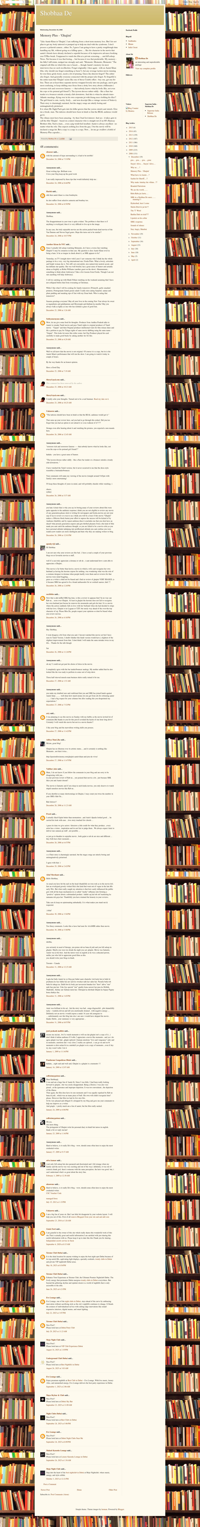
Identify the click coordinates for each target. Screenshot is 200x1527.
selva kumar (51, 1160)
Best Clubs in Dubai (69, 1420)
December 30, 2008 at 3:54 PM (58, 914)
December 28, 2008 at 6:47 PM (58, 842)
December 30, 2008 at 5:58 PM (58, 929)
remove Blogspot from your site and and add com (90, 1217)
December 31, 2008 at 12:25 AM (58, 967)
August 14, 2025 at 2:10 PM (57, 1349)
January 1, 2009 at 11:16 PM (57, 1051)
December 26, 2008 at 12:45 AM (58, 434)
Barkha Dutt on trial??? (140, 214)
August (134, 245)
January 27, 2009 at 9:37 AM (57, 1152)
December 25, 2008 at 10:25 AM (58, 402)
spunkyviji (50, 543)
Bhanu (130, 44)
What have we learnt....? (140, 175)
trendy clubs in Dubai (103, 1259)
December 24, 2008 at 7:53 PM (58, 159)
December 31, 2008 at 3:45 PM (58, 996)
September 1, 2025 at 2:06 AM (58, 1386)
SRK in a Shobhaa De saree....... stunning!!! (143, 198)
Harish (49, 191)
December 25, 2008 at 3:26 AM (58, 310)
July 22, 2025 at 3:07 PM (56, 1313)
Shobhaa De (56, 12)
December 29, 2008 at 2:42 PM (58, 866)
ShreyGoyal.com (53, 379)
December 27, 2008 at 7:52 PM (58, 704)
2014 (131, 131)
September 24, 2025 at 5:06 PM (58, 1423)
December (135, 156)
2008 (131, 153)
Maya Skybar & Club (55, 1395)
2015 (131, 127)
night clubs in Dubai (73, 1301)
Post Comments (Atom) (60, 1494)
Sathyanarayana (53, 318)
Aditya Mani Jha (53, 739)
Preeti (48, 813)
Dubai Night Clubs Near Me (72, 1438)
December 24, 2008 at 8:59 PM (58, 204)
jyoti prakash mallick (55, 1030)
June (133, 252)
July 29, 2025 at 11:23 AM (56, 1331)
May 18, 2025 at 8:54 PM (56, 1265)
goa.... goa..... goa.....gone (141, 160)
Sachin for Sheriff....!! (139, 178)
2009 (131, 150)
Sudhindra (132, 41)
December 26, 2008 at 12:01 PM (58, 535)
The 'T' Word (136, 210)
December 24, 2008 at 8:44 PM (58, 183)
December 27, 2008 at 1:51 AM (58, 681)
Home (79, 1489)
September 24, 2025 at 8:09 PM (58, 1442)
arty (48, 713)
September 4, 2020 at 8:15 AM (58, 1244)
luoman (104, 1509)
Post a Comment (50, 1484)
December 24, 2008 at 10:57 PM (58, 235)
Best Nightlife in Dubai (70, 1364)
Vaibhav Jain (51, 768)
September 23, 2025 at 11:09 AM (59, 1405)
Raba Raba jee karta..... (140, 193)
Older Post (113, 1489)
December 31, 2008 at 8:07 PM (58, 1022)
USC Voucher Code (53, 1193)
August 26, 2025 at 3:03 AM (57, 1368)
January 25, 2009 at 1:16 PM (57, 1133)
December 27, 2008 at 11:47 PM (58, 760)
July (133, 248)
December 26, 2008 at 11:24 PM (58, 652)
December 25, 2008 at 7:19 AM (58, 371)
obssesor (49, 151)
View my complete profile (145, 68)
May (133, 256)
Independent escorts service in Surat (60, 1240)
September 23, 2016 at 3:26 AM (58, 1220)
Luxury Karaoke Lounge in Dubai (74, 1456)
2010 (131, 146)
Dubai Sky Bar (67, 1401)
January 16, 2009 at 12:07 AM (58, 1067)
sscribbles (50, 594)
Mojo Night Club (53, 1339)
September (135, 241)
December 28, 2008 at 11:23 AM (58, 805)
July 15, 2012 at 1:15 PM (56, 1202)
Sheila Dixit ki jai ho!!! (140, 207)
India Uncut (132, 47)
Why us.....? (135, 167)
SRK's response (136, 221)
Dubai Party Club (68, 1327)
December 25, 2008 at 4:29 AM (58, 339)
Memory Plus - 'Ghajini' (140, 171)
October (134, 237)
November (135, 234)
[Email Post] (70, 138)
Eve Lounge (51, 1297)
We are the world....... (139, 189)
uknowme (50, 1184)
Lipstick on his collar (139, 218)
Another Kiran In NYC (55, 244)
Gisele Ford (51, 1229)
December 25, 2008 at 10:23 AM (58, 387)
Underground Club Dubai (57, 1358)
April (133, 260)
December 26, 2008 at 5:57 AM (58, 495)
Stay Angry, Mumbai (139, 229)
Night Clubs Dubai (54, 1413)
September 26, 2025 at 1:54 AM (58, 1460)
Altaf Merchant (52, 874)
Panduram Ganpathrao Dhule (58, 1060)
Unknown (50, 411)
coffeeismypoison (53, 1075)
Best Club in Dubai (75, 1380)
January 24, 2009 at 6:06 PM (57, 1109)
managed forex (52, 1198)
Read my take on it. (101, 399)
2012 (131, 138)
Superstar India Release (153, 111)
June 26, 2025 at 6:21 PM (56, 1289)
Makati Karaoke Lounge (56, 1450)
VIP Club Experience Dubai (72, 1346)
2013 (131, 135)
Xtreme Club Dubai (54, 1252)
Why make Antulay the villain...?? (144, 182)
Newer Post (45, 1489)
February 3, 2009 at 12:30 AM (58, 1175)
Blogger (121, 1509)
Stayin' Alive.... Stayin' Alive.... (143, 163)
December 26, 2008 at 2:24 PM (58, 585)
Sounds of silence (137, 225)
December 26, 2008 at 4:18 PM (58, 617)
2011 (131, 142)
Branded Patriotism (138, 186)
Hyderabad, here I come (140, 203)
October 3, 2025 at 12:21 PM (57, 1478)
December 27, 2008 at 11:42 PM (58, 731)
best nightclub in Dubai (75, 1472)
